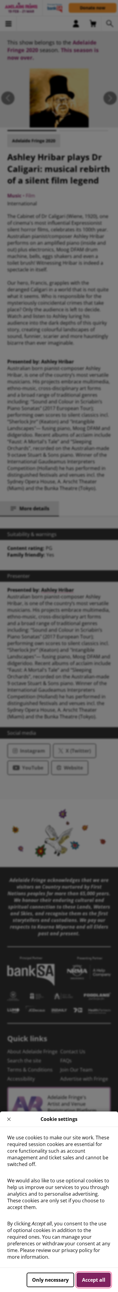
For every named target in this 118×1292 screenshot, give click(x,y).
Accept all (93, 1280)
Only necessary (50, 1280)
